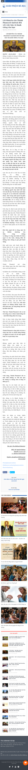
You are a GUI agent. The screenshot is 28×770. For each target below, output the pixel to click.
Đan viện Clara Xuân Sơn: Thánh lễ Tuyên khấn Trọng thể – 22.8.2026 (16, 697)
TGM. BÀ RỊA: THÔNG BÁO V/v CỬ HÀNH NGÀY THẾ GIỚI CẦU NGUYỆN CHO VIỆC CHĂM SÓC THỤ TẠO (17, 644)
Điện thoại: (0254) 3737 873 (7, 746)
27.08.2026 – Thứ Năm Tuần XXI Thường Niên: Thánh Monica (15, 651)
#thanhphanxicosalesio (9, 463)
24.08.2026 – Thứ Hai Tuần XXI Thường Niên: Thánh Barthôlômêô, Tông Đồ (17, 723)
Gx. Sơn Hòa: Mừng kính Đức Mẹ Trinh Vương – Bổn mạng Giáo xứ (17, 690)
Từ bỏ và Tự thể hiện (14, 489)
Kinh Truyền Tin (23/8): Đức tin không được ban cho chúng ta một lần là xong (17, 684)
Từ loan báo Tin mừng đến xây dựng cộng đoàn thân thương (16, 710)
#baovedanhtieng (8, 467)
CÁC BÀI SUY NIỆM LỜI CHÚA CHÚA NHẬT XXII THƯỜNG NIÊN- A (17, 637)
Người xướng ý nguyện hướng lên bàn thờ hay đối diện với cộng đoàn (17, 703)
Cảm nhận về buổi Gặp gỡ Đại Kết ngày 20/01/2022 (14, 480)
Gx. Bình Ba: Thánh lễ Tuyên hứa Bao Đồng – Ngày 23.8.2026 (17, 664)
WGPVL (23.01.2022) (9, 54)
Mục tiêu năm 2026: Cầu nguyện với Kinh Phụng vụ (13, 604)
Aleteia (16, 453)
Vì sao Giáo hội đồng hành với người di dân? (12, 561)
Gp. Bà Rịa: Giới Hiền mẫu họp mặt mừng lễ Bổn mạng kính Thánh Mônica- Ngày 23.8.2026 (17, 677)
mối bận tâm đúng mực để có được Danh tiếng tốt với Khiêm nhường (14, 220)
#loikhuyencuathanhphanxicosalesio (13, 465)
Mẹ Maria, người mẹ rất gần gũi (9, 583)
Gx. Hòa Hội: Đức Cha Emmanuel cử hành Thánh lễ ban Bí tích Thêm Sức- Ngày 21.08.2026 (17, 729)
